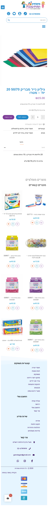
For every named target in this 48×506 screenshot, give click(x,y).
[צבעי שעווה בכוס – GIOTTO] (36, 201)
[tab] (21, 142)
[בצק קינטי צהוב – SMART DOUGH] (12, 243)
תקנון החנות (35, 424)
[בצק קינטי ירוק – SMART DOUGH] (36, 327)
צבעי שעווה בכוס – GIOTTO (36, 214)
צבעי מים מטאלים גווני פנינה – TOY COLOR (36, 257)
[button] (3, 7)
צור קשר (37, 411)
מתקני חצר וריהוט (33, 378)
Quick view (32, 223)
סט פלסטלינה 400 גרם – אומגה (12, 340)
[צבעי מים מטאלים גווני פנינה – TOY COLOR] (36, 243)
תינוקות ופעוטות (34, 384)
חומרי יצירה (29, 128)
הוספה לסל (22, 117)
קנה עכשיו (8, 117)
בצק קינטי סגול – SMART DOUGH (36, 299)
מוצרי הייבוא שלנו (34, 391)
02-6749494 (34, 14)
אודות (38, 421)
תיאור (21, 142)
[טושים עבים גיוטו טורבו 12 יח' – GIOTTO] (12, 201)
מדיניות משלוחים (34, 431)
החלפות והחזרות (33, 427)
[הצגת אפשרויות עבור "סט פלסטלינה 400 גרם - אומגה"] (13, 349)
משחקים (37, 374)
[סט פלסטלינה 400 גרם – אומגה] (12, 327)
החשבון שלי (36, 407)
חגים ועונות (36, 371)
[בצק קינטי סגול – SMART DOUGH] (36, 285)
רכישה (37, 404)
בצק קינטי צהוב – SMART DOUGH (12, 257)
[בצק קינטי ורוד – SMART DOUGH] (12, 285)
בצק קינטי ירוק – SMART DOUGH (36, 341)
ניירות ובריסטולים (17, 128)
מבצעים (37, 388)
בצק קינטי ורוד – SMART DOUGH (12, 299)
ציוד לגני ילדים (18, 133)
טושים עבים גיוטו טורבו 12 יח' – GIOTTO (12, 215)
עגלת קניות (36, 401)
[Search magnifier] (8, 20)
